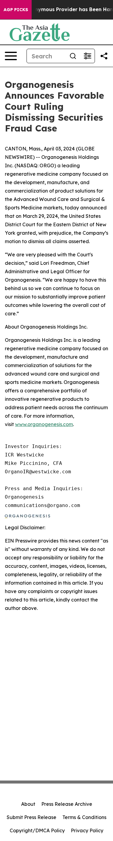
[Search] (73, 56)
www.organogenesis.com (44, 424)
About (28, 804)
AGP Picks (16, 9)
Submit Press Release (31, 817)
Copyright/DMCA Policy (37, 830)
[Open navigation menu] (11, 56)
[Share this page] (104, 56)
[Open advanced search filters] (87, 56)
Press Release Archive (66, 804)
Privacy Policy (87, 830)
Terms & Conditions (84, 817)
